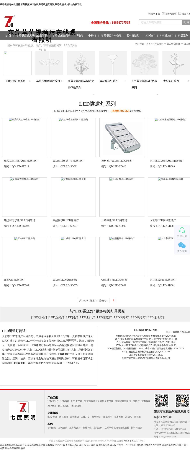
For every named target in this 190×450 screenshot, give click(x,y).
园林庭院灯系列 (109, 81)
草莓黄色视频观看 (36, 445)
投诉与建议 (170, 13)
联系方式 (41, 44)
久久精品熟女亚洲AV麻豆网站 (80, 445)
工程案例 (26, 44)
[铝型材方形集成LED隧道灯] (25, 179)
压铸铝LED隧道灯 (14, 279)
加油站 (128, 416)
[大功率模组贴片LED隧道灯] (73, 119)
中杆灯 (92, 35)
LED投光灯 (166, 35)
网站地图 (4, 445)
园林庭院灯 (133, 35)
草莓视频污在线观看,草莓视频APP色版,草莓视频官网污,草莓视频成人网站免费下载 (41, 4)
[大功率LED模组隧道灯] (170, 179)
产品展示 (158, 44)
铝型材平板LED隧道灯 (114, 279)
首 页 (8, 35)
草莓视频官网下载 (18, 445)
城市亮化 (118, 416)
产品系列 (183, 35)
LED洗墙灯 (138, 317)
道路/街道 (52, 416)
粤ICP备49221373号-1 (134, 440)
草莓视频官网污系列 (48, 81)
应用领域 (10, 44)
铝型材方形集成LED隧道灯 (19, 220)
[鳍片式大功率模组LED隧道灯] (25, 119)
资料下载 (155, 13)
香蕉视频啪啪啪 (17, 448)
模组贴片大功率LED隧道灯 (116, 160)
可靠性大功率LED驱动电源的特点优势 (141, 358)
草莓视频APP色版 (111, 35)
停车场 (137, 416)
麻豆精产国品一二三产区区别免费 (126, 445)
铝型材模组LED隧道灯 (66, 220)
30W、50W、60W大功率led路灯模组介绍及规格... (141, 348)
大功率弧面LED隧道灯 (163, 279)
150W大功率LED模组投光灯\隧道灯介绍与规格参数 (141, 345)
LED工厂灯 (87, 317)
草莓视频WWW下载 (55, 445)
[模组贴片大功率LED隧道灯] (122, 156)
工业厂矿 (85, 416)
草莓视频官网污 (61, 35)
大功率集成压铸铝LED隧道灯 (167, 160)
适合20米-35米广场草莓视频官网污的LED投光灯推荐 (141, 339)
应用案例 (98, 427)
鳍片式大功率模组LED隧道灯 (21, 160)
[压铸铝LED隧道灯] (24, 238)
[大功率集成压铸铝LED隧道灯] (170, 119)
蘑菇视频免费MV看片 (173, 445)
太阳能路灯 (77, 405)
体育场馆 (63, 416)
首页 (148, 44)
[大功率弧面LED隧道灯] (170, 238)
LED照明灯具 (173, 44)
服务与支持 (75, 427)
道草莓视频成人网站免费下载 (98, 401)
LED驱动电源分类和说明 (141, 355)
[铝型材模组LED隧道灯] (73, 179)
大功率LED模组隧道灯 (163, 220)
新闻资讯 (62, 427)
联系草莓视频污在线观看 (116, 427)
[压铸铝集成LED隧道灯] (122, 179)
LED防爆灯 (121, 317)
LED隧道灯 (104, 317)
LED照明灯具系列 (15, 81)
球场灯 (79, 35)
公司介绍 (52, 427)
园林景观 (74, 416)
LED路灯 (150, 35)
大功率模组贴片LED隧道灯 (68, 160)
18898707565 (121, 22)
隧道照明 (107, 416)
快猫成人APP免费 (152, 445)
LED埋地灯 (155, 317)
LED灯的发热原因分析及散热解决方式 (141, 351)
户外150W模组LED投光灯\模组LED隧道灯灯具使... (141, 342)
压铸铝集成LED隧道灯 (114, 220)
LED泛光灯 (56, 317)
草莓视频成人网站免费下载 (31, 35)
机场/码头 (96, 416)
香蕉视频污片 (102, 445)
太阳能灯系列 (171, 81)
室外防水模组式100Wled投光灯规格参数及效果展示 (141, 336)
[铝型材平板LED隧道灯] (122, 238)
